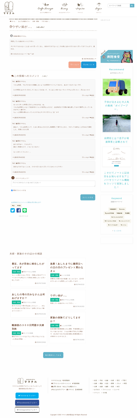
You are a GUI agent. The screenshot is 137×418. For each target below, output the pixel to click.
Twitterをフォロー (28, 395)
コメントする (87, 197)
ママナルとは (57, 380)
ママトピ (71, 389)
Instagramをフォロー (28, 410)
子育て (124, 380)
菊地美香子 (113, 209)
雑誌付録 (120, 213)
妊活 (95, 380)
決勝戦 (128, 213)
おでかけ (97, 389)
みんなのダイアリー (59, 389)
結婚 (101, 386)
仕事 (95, 386)
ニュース (116, 389)
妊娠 (106, 380)
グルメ (119, 383)
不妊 (101, 380)
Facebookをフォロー (28, 403)
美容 (112, 386)
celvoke (123, 209)
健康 (106, 386)
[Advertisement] (35, 230)
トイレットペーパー (125, 221)
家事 (112, 383)
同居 (19, 205)
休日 (118, 386)
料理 (125, 383)
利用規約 (67, 380)
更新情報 (76, 383)
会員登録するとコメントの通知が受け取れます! (26, 202)
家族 (101, 383)
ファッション (107, 389)
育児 (118, 380)
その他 (105, 392)
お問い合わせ (57, 386)
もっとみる (117, 230)
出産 (112, 380)
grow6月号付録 (110, 213)
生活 (106, 383)
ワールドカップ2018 (111, 221)
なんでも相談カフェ (70, 386)
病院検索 (79, 389)
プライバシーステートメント (62, 383)
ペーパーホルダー (113, 225)
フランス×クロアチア (118, 217)
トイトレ (124, 225)
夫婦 (95, 383)
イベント (97, 392)
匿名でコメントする (19, 190)
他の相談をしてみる (53, 355)
